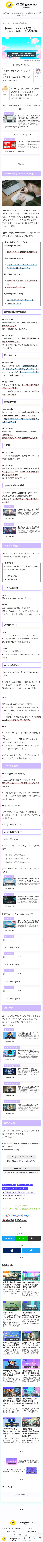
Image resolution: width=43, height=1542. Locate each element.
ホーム (31, 1528)
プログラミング (9, 1198)
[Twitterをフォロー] (31, 1250)
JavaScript (8, 1188)
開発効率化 (8, 1192)
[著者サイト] (12, 1250)
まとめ (23, 1192)
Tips (26, 1188)
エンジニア (31, 1192)
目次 (19, 164)
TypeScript (29, 1185)
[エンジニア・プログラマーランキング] (8, 1221)
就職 (12, 1195)
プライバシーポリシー (21, 1535)
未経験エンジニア (22, 1195)
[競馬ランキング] (21, 1221)
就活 (6, 1195)
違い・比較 (18, 1188)
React (21, 1185)
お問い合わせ (31, 1531)
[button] (34, 1238)
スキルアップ (21, 1198)
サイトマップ (11, 1531)
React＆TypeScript (10, 1185)
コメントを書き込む (21, 1494)
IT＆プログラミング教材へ (11, 1528)
